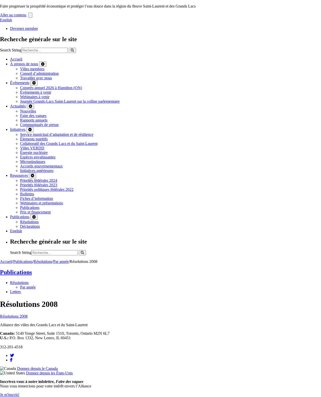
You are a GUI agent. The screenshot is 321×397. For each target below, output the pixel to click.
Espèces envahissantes (37, 157)
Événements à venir (35, 92)
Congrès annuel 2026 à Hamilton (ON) (51, 88)
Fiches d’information (36, 198)
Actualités (18, 106)
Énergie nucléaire (34, 152)
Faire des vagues (33, 116)
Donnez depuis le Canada (37, 368)
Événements (19, 83)
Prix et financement (35, 212)
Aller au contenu (13, 15)
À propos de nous (24, 64)
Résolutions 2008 (14, 316)
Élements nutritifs (34, 139)
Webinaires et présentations (41, 203)
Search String (10, 50)
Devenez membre (24, 28)
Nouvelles (28, 111)
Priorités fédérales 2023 (38, 185)
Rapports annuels (33, 120)
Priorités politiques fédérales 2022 (46, 189)
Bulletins (27, 194)
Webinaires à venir (34, 97)
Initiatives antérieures (36, 170)
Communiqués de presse (39, 125)
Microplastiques (32, 161)
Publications (29, 207)
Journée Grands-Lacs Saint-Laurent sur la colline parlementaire (70, 101)
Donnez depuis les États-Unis (49, 373)
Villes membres (32, 69)
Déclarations (30, 226)
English (6, 20)
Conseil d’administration (39, 73)
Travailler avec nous (36, 78)
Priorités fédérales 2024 (38, 180)
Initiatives (17, 129)
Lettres (15, 292)
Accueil (16, 59)
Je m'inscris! (9, 394)
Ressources (19, 175)
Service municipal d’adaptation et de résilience (56, 134)
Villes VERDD (32, 148)
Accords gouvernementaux (41, 166)
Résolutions (29, 222)
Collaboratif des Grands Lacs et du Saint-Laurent (59, 143)
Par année (61, 261)
